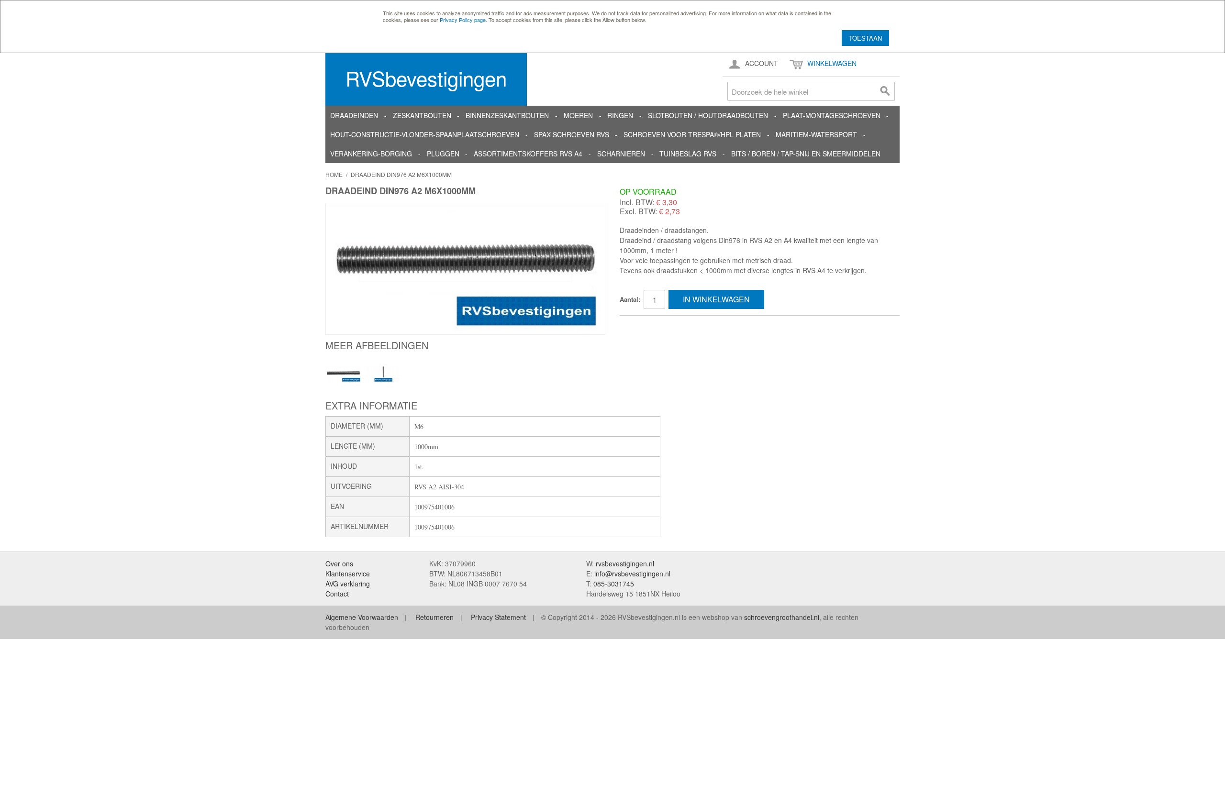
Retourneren (434, 617)
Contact (337, 593)
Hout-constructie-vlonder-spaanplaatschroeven (424, 134)
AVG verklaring (347, 583)
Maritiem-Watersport (816, 134)
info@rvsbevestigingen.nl (632, 573)
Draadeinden (354, 115)
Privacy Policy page (463, 19)
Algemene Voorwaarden (361, 617)
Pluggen (443, 153)
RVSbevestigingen (426, 78)
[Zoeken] (885, 91)
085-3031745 (613, 583)
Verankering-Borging (371, 153)
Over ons (339, 563)
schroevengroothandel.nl (781, 617)
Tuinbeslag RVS (687, 153)
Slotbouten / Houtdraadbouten (708, 115)
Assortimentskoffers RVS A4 (528, 153)
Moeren (578, 115)
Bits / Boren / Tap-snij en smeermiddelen (805, 153)
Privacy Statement (498, 617)
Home (334, 174)
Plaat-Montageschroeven (831, 115)
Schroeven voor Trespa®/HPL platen (692, 134)
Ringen (620, 115)
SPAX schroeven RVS (571, 134)
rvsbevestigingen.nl (625, 563)
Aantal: (630, 299)
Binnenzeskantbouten (507, 115)
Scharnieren (621, 153)
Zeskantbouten (422, 115)
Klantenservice (347, 573)
